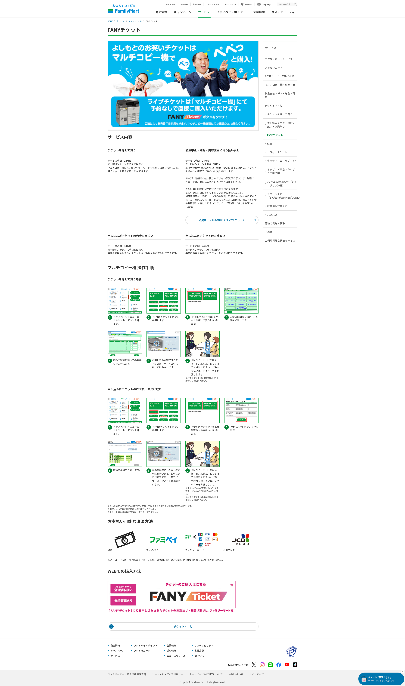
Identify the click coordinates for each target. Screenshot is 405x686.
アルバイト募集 (212, 4)
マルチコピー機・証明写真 (280, 84)
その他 (268, 232)
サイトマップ (256, 674)
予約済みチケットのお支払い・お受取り (281, 124)
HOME (110, 21)
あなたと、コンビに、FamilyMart (123, 8)
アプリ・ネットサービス (279, 59)
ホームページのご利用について (206, 674)
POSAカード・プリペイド (279, 76)
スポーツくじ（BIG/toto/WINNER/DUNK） (282, 195)
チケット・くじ (135, 21)
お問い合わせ (230, 4)
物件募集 (184, 4)
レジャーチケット (277, 152)
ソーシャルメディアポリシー (167, 674)
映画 (269, 143)
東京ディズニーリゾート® (281, 160)
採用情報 (197, 4)
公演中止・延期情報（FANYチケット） (221, 220)
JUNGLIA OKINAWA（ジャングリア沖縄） (282, 183)
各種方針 (199, 650)
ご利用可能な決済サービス (280, 240)
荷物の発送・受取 (275, 223)
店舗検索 (248, 4)
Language (266, 4)
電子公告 (199, 655)
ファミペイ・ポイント (231, 12)
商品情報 (161, 12)
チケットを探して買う (280, 114)
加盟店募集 (170, 4)
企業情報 (259, 12)
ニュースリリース (176, 655)
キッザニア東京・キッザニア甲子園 (281, 171)
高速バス (272, 214)
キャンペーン (183, 12)
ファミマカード (274, 67)
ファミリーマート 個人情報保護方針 (127, 674)
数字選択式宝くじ (277, 206)
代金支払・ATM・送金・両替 (280, 95)
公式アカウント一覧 (238, 664)
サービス (121, 21)
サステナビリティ (283, 12)
